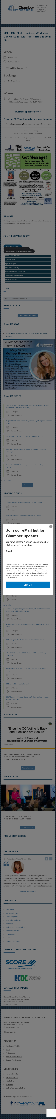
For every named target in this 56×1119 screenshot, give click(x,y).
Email (9, 551)
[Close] (50, 526)
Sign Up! (28, 585)
